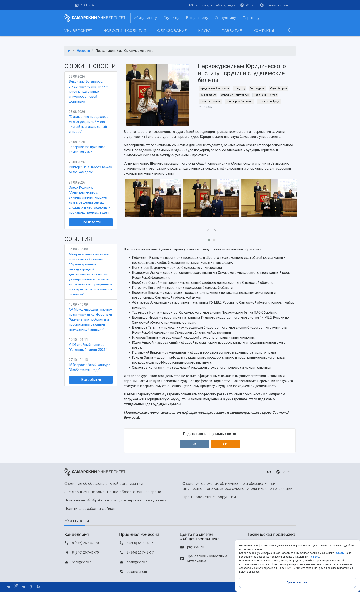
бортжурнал (257, 88)
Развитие (232, 31)
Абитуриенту (145, 18)
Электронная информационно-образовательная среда (112, 492)
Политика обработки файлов (89, 509)
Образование (172, 31)
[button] (247, 5)
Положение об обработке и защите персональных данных (115, 500)
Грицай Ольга (208, 94)
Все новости (91, 222)
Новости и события (124, 31)
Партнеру (251, 18)
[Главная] (69, 51)
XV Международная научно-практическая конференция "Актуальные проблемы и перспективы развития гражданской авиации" (90, 319)
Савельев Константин (235, 94)
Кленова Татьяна (210, 101)
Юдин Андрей (278, 88)
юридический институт (214, 88)
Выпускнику (197, 18)
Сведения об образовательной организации (103, 484)
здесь (340, 553)
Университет (78, 31)
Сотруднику (225, 18)
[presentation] (207, 231)
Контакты (263, 31)
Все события (91, 380)
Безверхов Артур (269, 101)
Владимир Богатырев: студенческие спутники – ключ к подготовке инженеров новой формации (88, 92)
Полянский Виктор (265, 94)
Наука (204, 31)
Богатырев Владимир (239, 101)
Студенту (171, 18)
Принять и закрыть (297, 582)
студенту (239, 88)
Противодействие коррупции (209, 497)
